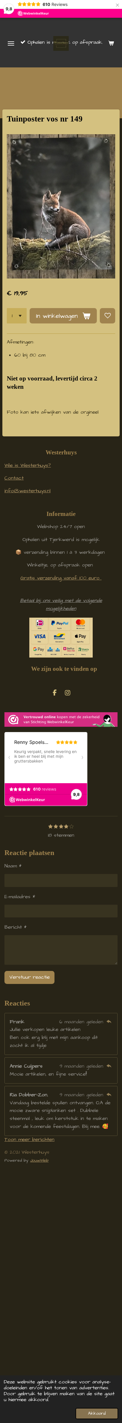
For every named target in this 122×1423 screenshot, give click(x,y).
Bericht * (15, 927)
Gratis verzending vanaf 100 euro (61, 578)
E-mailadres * (19, 896)
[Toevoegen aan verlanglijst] (107, 315)
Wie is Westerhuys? (27, 465)
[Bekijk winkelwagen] (111, 43)
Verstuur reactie (29, 977)
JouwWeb (39, 1160)
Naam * (13, 866)
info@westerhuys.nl (27, 491)
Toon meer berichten (29, 1139)
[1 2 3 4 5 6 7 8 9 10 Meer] (17, 315)
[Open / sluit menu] (10, 43)
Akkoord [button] (97, 1413)
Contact (14, 478)
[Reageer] (108, 1022)
